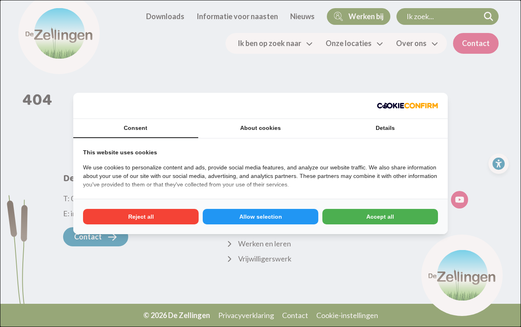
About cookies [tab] (260, 128)
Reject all (141, 216)
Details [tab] (385, 128)
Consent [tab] (135, 128)
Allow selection (260, 216)
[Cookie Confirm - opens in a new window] (407, 106)
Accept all (380, 216)
